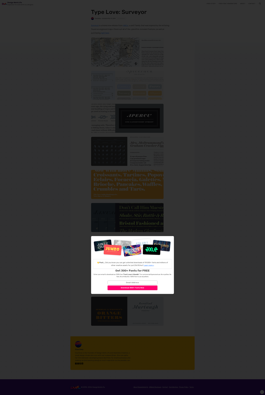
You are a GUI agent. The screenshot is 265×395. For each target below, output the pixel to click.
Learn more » (149, 265)
